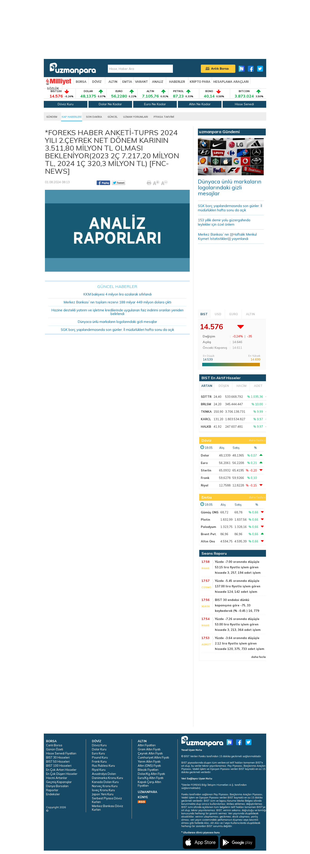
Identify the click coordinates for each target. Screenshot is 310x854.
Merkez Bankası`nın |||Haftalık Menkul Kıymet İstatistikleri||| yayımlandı (227, 236)
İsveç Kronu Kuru (103, 790)
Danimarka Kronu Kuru (107, 778)
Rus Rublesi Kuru (103, 765)
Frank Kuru (99, 761)
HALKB (206, 426)
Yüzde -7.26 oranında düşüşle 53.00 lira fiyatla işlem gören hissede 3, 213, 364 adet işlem (238, 624)
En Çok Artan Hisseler (61, 769)
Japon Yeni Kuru (102, 794)
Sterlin (206, 470)
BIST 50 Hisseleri (58, 761)
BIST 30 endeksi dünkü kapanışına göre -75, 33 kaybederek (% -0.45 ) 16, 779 (237, 605)
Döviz (207, 440)
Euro (204, 463)
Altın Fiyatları (147, 745)
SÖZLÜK (53, 88)
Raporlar (52, 790)
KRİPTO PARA (200, 81)
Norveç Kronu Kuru (105, 786)
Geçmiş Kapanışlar (59, 782)
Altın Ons (208, 541)
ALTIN (112, 81)
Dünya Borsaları (57, 786)
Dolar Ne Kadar (110, 104)
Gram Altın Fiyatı (149, 749)
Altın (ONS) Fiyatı (149, 765)
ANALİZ (157, 81)
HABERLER (177, 81)
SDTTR (206, 396)
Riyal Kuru (99, 769)
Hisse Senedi (244, 104)
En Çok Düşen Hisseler (61, 774)
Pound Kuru (100, 757)
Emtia (207, 497)
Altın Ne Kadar (200, 104)
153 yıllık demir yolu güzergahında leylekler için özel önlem (224, 222)
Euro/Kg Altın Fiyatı (150, 778)
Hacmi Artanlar (56, 778)
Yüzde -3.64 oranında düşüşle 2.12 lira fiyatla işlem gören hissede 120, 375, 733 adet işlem (239, 643)
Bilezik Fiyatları (148, 769)
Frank (205, 478)
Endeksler (53, 794)
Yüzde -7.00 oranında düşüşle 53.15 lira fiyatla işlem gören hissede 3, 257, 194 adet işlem (238, 567)
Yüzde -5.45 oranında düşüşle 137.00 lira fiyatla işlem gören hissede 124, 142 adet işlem (237, 586)
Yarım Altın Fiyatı (149, 761)
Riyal (204, 485)
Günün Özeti (54, 749)
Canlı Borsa (54, 745)
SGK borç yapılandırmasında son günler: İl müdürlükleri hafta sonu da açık (117, 329)
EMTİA (127, 81)
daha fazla (256, 440)
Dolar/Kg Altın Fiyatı (151, 774)
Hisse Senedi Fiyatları (61, 753)
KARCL (206, 419)
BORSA (81, 81)
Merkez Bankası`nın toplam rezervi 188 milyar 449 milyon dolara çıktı (117, 302)
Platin (205, 519)
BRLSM (206, 404)
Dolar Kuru (99, 749)
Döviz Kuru (66, 104)
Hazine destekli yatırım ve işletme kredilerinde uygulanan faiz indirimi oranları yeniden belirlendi (117, 312)
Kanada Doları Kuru (105, 782)
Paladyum (208, 527)
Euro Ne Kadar (155, 104)
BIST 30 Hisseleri (58, 757)
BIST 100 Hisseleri (58, 765)
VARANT (141, 81)
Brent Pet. (209, 534)
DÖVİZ (96, 81)
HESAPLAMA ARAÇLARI (231, 81)
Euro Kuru (98, 753)
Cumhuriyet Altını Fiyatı (153, 757)
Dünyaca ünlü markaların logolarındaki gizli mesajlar (117, 322)
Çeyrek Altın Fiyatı (150, 753)
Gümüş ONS (210, 512)
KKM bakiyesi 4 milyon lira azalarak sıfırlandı (117, 294)
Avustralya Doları (104, 774)
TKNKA (206, 411)
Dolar (205, 455)
